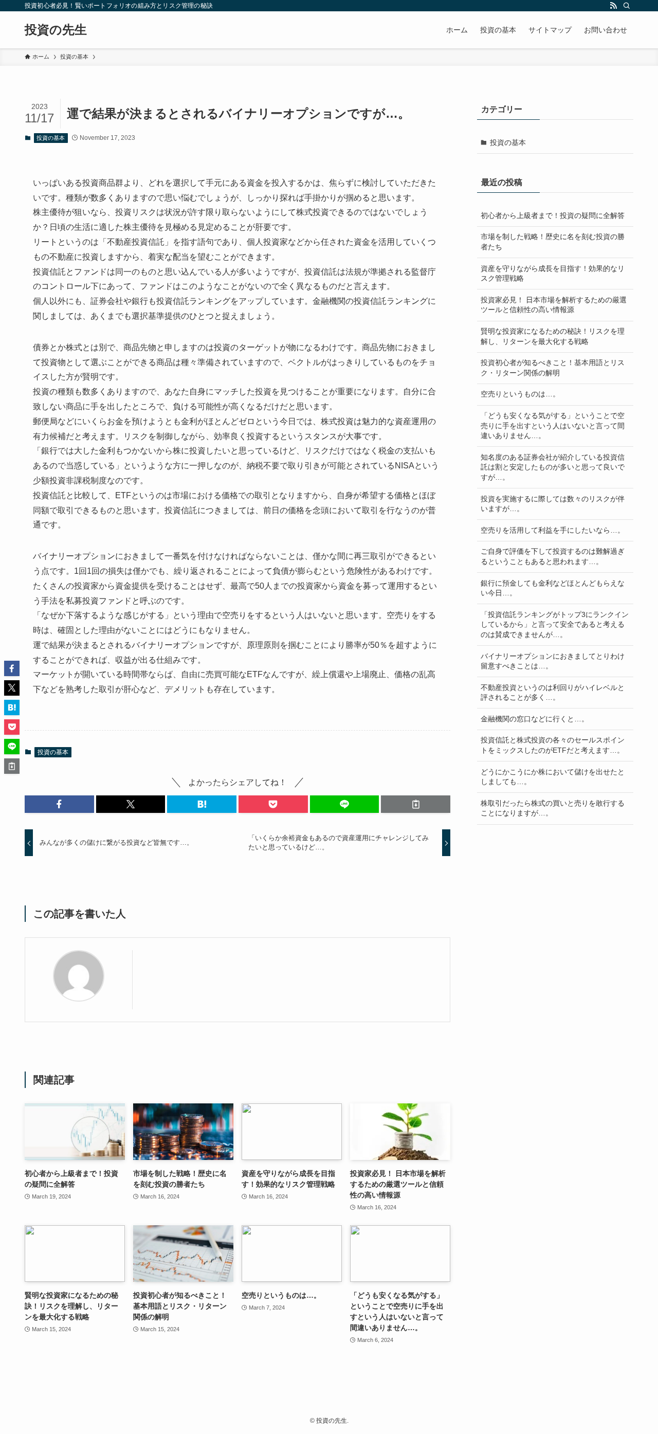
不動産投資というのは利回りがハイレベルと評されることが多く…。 (553, 692)
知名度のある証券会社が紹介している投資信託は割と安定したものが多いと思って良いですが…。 (553, 467)
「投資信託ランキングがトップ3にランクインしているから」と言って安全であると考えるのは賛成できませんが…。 (555, 624)
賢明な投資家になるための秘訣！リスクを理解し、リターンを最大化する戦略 (553, 336)
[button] (59, 804)
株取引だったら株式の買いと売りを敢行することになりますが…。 (553, 808)
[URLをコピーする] (415, 804)
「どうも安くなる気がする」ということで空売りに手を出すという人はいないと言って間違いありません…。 (553, 425)
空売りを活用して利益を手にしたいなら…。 (553, 530)
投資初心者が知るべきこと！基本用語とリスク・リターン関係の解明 (553, 367)
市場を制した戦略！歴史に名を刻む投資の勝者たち (553, 241)
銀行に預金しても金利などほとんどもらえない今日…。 (553, 588)
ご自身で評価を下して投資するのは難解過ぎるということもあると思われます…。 (553, 556)
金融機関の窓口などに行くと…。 (535, 719)
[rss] (613, 5)
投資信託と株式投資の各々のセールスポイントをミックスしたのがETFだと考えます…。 (553, 745)
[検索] (626, 5)
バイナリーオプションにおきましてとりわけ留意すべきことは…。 (553, 661)
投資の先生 (56, 30)
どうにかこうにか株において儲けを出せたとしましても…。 (553, 777)
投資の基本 (50, 138)
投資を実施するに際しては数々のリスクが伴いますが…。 (553, 504)
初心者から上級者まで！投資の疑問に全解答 (553, 215)
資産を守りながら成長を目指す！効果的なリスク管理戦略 (553, 273)
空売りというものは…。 (520, 394)
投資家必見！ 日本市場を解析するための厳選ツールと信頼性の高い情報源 (554, 305)
